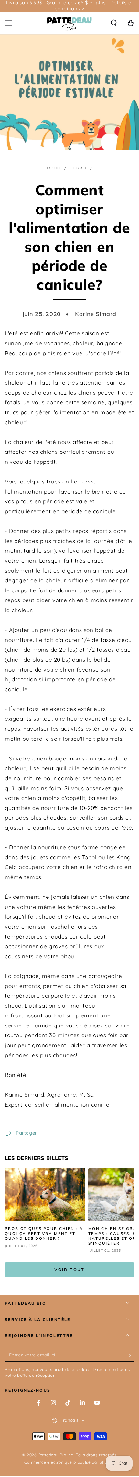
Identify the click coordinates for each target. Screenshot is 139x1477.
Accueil (55, 168)
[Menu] (8, 22)
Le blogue (78, 168)
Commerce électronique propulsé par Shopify (69, 1462)
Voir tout (69, 1269)
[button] (113, 22)
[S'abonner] (130, 1355)
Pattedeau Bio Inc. (56, 1454)
